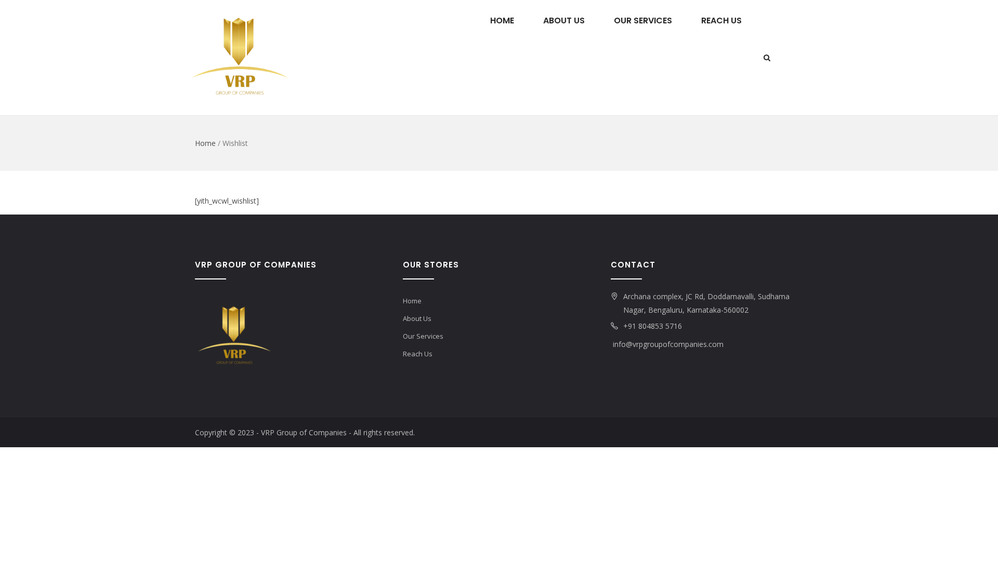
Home (502, 20)
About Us (564, 20)
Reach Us (721, 20)
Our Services (643, 20)
